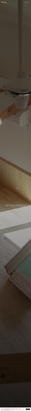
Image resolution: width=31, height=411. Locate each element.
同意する (28, 409)
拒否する (23, 409)
